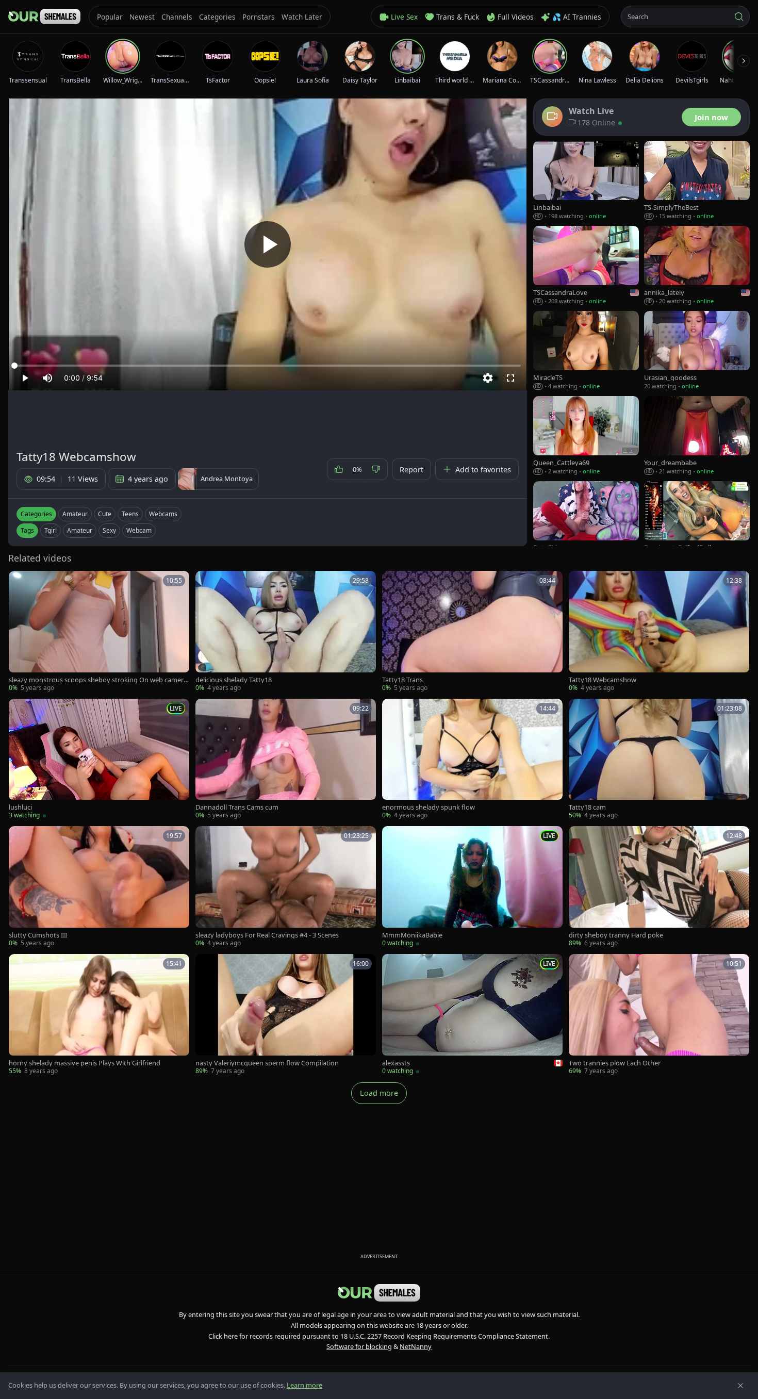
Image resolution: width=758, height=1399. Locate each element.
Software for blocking (359, 1346)
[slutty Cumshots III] (99, 887)
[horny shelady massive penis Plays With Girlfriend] (99, 1015)
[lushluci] (99, 759)
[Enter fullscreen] (510, 378)
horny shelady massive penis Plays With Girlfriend (84, 1063)
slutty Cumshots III (38, 935)
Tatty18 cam (587, 807)
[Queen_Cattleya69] (586, 436)
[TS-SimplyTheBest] (697, 181)
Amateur (75, 513)
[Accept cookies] (740, 1385)
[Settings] (487, 378)
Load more (379, 1093)
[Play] (267, 244)
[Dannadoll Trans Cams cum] (285, 759)
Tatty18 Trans (402, 680)
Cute (104, 513)
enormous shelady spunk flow (428, 807)
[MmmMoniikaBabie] (472, 887)
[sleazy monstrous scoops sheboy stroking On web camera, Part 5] (99, 632)
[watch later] (20, 582)
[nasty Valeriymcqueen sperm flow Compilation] (285, 1015)
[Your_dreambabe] (697, 436)
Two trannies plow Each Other (615, 1063)
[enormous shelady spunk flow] (472, 759)
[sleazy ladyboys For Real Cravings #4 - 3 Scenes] (285, 887)
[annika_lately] (697, 266)
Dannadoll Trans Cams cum (236, 807)
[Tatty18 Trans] (472, 632)
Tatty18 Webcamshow (602, 680)
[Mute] (47, 378)
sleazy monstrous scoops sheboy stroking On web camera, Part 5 (99, 680)
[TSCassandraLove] (586, 266)
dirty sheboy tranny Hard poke (616, 935)
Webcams (163, 513)
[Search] (739, 16)
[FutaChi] (586, 521)
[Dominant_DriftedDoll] (697, 521)
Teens (130, 513)
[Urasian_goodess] (697, 351)
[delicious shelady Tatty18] (285, 632)
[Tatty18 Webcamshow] (659, 632)
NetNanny (416, 1346)
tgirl (50, 530)
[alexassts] (472, 1015)
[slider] (267, 365)
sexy (109, 530)
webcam (139, 530)
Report (411, 469)
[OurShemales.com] (44, 16)
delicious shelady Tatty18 (233, 680)
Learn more (304, 1385)
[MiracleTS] (586, 351)
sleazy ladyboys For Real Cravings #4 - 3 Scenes (267, 935)
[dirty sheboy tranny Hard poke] (659, 887)
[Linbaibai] (586, 181)
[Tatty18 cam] (659, 759)
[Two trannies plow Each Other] (659, 1015)
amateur (79, 530)
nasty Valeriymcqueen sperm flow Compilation (267, 1063)
